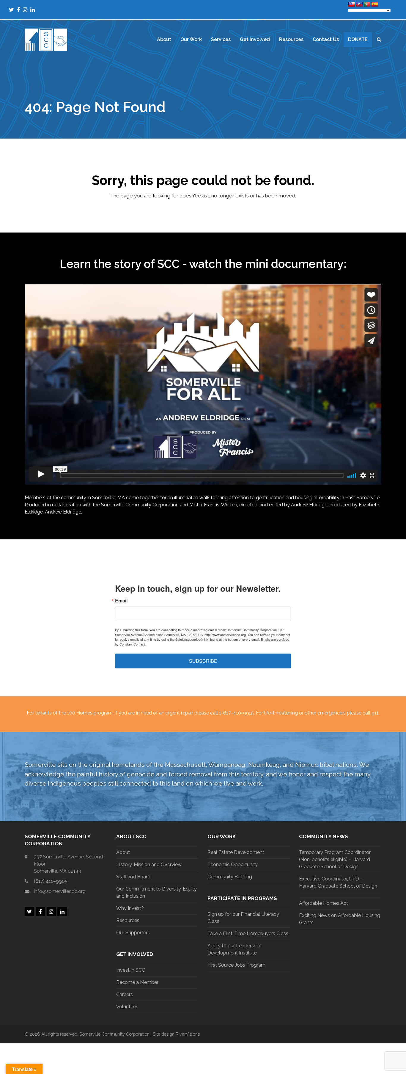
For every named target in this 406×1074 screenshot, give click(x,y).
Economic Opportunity (232, 864)
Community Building (229, 877)
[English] (351, 4)
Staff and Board (133, 877)
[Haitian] (359, 4)
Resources (127, 920)
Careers (124, 994)
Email (121, 600)
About (123, 852)
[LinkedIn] (32, 10)
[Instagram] (25, 10)
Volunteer (126, 1006)
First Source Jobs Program (236, 965)
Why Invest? (130, 908)
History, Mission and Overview (149, 864)
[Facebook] (18, 10)
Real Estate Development (235, 852)
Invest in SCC (130, 970)
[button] (379, 39)
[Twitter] (11, 10)
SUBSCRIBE (203, 660)
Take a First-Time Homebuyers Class (247, 933)
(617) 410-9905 (50, 881)
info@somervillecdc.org (60, 891)
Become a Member (137, 982)
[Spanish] (374, 4)
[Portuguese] (367, 4)
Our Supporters (133, 932)
